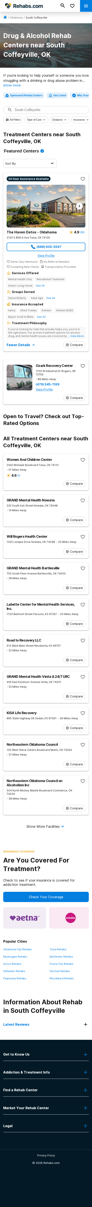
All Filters (15, 119)
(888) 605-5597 (49, 247)
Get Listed (59, 95)
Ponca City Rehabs (61, 963)
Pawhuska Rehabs (14, 978)
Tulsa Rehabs (58, 949)
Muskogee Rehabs (15, 956)
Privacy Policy (46, 1155)
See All (40, 285)
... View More (76, 336)
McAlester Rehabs (61, 956)
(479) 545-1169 (47, 384)
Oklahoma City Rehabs (17, 949)
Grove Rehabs (12, 963)
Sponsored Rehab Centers (26, 95)
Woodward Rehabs (62, 978)
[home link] (5, 17)
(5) (18, 475)
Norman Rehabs (60, 971)
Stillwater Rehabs (14, 971)
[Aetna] (24, 918)
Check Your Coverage (46, 897)
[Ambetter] (70, 918)
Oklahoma (16, 17)
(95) (82, 232)
